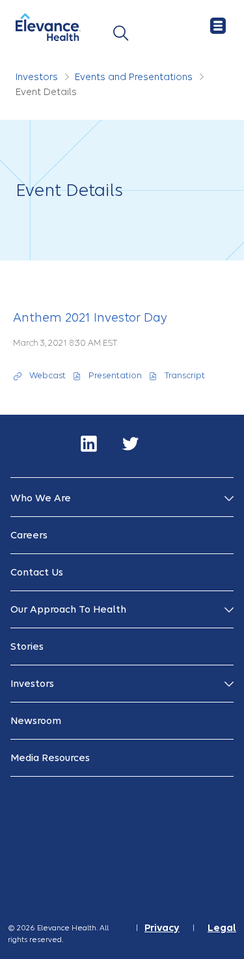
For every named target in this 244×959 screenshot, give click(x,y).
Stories (27, 646)
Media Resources (50, 758)
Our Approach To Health (68, 609)
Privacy (162, 928)
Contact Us (36, 572)
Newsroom (35, 721)
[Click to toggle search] (120, 33)
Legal (222, 928)
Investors (37, 77)
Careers (28, 535)
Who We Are (40, 498)
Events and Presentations (134, 77)
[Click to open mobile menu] (218, 26)
